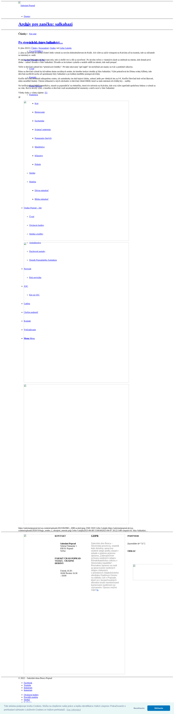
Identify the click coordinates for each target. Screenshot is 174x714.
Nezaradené (43, 48)
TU (46, 93)
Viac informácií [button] (73, 710)
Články (34, 48)
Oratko (53, 48)
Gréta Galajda (66, 48)
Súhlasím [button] (158, 708)
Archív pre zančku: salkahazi (45, 24)
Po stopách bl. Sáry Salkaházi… (40, 42)
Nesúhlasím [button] (139, 708)
